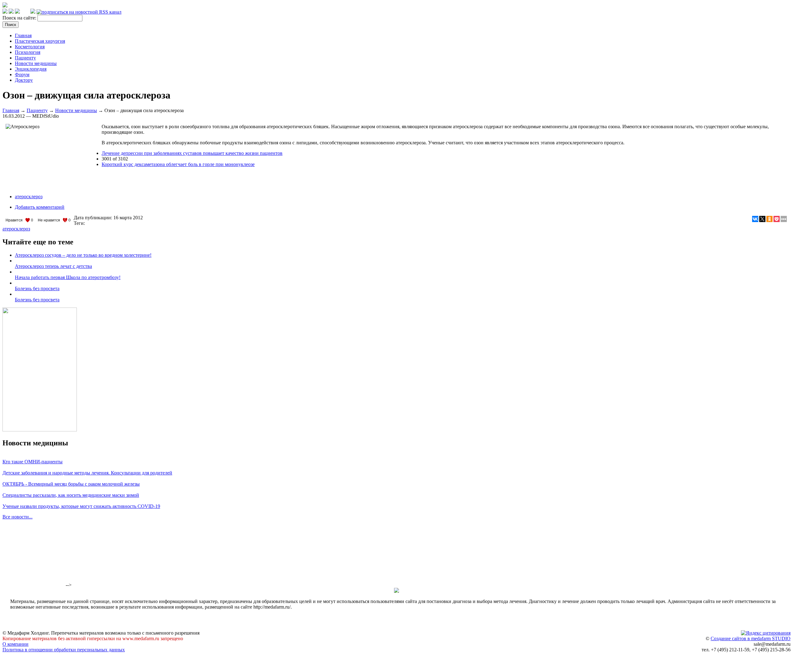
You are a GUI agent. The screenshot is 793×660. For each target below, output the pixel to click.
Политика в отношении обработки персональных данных (63, 649)
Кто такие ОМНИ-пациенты (32, 461)
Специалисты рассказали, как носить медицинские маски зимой (70, 495)
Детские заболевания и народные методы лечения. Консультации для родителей (87, 472)
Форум (22, 74)
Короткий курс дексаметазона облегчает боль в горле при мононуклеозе (178, 164)
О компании (15, 644)
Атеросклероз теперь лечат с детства (53, 266)
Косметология (30, 46)
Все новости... (17, 516)
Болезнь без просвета (37, 288)
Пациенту (25, 57)
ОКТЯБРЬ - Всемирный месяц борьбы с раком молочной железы (71, 484)
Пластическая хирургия (40, 41)
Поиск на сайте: (19, 17)
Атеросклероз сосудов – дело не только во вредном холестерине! (83, 255)
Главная (23, 35)
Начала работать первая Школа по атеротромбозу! (67, 277)
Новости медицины (36, 63)
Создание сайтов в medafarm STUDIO (751, 638)
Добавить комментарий (39, 207)
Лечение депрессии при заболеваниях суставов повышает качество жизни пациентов (192, 153)
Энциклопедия (30, 69)
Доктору (24, 80)
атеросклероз (28, 196)
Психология (27, 52)
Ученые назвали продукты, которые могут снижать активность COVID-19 (81, 506)
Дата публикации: (93, 217)
